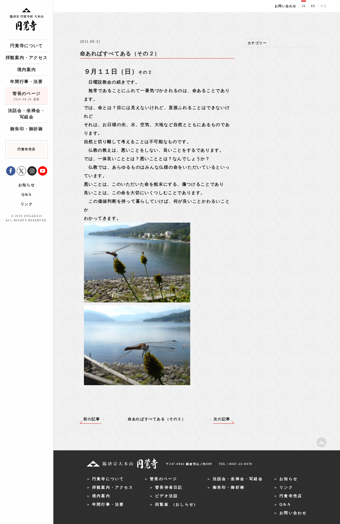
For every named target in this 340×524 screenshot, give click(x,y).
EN (313, 6)
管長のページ (26, 96)
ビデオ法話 (166, 496)
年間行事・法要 (26, 81)
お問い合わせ (285, 6)
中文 (323, 6)
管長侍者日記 (168, 487)
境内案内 (26, 69)
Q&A (27, 195)
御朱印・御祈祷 (26, 129)
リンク (26, 204)
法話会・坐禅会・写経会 (26, 113)
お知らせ (26, 185)
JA (303, 6)
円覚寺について (26, 45)
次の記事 (222, 419)
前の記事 (91, 419)
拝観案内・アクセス (27, 57)
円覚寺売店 (290, 496)
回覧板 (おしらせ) (175, 504)
